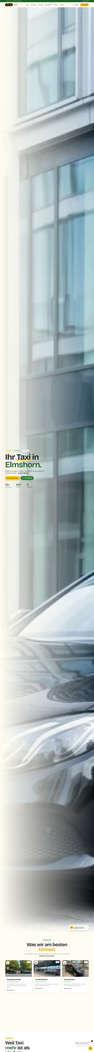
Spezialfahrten (48, 4)
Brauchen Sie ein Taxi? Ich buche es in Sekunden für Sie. (84, 1042)
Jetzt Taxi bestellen (13, 478)
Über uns (56, 4)
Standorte (41, 4)
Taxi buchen (85, 4)
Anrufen (76, 4)
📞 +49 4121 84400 (85, 1)
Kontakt (62, 4)
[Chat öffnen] (90, 1048)
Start (27, 4)
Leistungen (33, 4)
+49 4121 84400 (28, 478)
